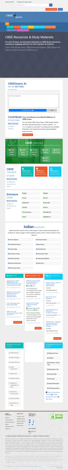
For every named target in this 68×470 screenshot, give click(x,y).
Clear (52, 110)
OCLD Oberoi (27, 212)
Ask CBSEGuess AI (27, 110)
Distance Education (15, 263)
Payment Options (21, 421)
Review (7, 424)
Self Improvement (53, 388)
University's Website (43, 258)
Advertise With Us (9, 426)
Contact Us (8, 428)
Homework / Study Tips (53, 363)
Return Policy (20, 425)
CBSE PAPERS (10, 27)
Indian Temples (14, 357)
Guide (41, 172)
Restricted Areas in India (14, 392)
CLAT (46, 207)
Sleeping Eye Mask (32, 432)
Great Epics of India (14, 404)
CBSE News (31, 27)
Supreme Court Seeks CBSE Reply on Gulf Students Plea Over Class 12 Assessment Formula (14, 283)
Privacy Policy (37, 466)
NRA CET (26, 203)
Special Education (53, 383)
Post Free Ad (57, 338)
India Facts (40, 263)
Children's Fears (53, 353)
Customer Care (20, 416)
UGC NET (47, 203)
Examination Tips (53, 369)
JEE (25, 198)
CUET (25, 207)
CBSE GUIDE (17, 27)
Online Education (14, 258)
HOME (7, 23)
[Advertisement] (49, 63)
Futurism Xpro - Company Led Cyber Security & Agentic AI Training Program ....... (53, 324)
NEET (46, 193)
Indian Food (13, 373)
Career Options (13, 239)
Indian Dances (14, 353)
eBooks (55, 172)
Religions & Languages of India (14, 385)
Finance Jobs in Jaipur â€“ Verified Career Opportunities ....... (53, 284)
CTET (46, 198)
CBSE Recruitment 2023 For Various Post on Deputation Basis (33, 282)
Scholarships (13, 249)
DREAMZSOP (60, 468)
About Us (7, 417)
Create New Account (51, 9)
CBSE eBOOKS (24, 27)
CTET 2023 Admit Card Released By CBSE (13, 304)
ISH (25, 217)
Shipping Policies (21, 418)
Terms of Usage (29, 466)
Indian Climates (14, 362)
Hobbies (50, 358)
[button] (30, 420)
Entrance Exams (42, 239)
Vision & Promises (9, 422)
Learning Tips (52, 374)
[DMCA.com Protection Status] (56, 416)
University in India (42, 253)
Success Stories (9, 420)
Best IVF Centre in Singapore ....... (51, 297)
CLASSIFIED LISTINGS (50, 27)
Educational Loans (14, 268)
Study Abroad (41, 249)
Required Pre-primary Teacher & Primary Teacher (32, 304)
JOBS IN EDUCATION (39, 27)
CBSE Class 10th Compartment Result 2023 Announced (14, 313)
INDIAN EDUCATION (11, 30)
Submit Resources (27, 134)
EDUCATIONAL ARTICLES (23, 30)
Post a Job (38, 328)
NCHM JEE (48, 212)
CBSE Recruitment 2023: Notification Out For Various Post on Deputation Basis (14, 294)
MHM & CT (48, 217)
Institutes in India (14, 253)
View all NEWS (17, 322)
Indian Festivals (14, 378)
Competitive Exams (15, 244)
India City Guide (14, 398)
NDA (25, 193)
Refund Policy (20, 423)
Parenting (51, 379)
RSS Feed (49, 399)
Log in (60, 9)
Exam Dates (40, 244)
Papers (27, 172)
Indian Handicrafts (13, 368)
